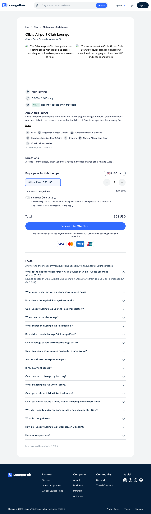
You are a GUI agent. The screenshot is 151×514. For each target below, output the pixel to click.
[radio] (42, 182)
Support (100, 480)
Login (131, 5)
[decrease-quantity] (106, 182)
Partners (77, 490)
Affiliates (78, 496)
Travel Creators (104, 485)
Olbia (35, 27)
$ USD (112, 173)
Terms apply (67, 205)
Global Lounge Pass (52, 490)
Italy (27, 27)
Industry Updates (51, 485)
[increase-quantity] (122, 182)
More (28, 125)
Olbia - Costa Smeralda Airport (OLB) (43, 39)
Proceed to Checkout (75, 226)
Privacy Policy (113, 509)
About (76, 480)
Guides (46, 480)
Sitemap (139, 509)
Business (78, 485)
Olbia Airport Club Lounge (55, 27)
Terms (127, 509)
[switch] (27, 197)
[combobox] (69, 5)
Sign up (142, 5)
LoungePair (119, 5)
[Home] (16, 5)
